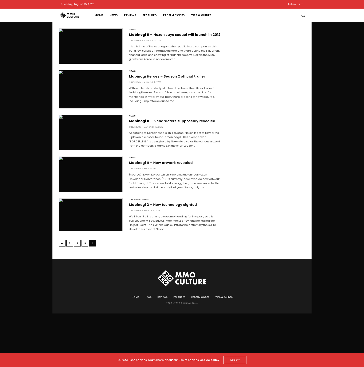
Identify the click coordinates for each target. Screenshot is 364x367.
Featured (150, 15)
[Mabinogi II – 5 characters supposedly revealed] (91, 132)
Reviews (130, 15)
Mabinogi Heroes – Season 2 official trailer (167, 76)
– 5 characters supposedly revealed (172, 121)
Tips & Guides (201, 15)
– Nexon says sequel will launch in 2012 (174, 34)
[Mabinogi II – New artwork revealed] (91, 174)
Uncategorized (139, 199)
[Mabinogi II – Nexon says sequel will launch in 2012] (91, 46)
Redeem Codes (174, 15)
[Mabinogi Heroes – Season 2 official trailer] (91, 89)
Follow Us (294, 4)
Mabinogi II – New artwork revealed (161, 162)
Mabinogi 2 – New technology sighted (163, 204)
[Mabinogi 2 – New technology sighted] (91, 214)
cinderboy (135, 40)
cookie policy (209, 360)
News (114, 15)
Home (99, 15)
